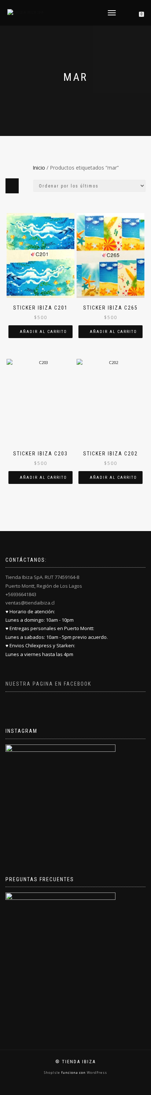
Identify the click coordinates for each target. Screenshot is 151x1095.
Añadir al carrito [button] (43, 331)
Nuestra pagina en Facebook (48, 684)
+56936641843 (20, 594)
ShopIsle (52, 1072)
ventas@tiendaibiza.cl (30, 602)
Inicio (39, 167)
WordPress (96, 1072)
